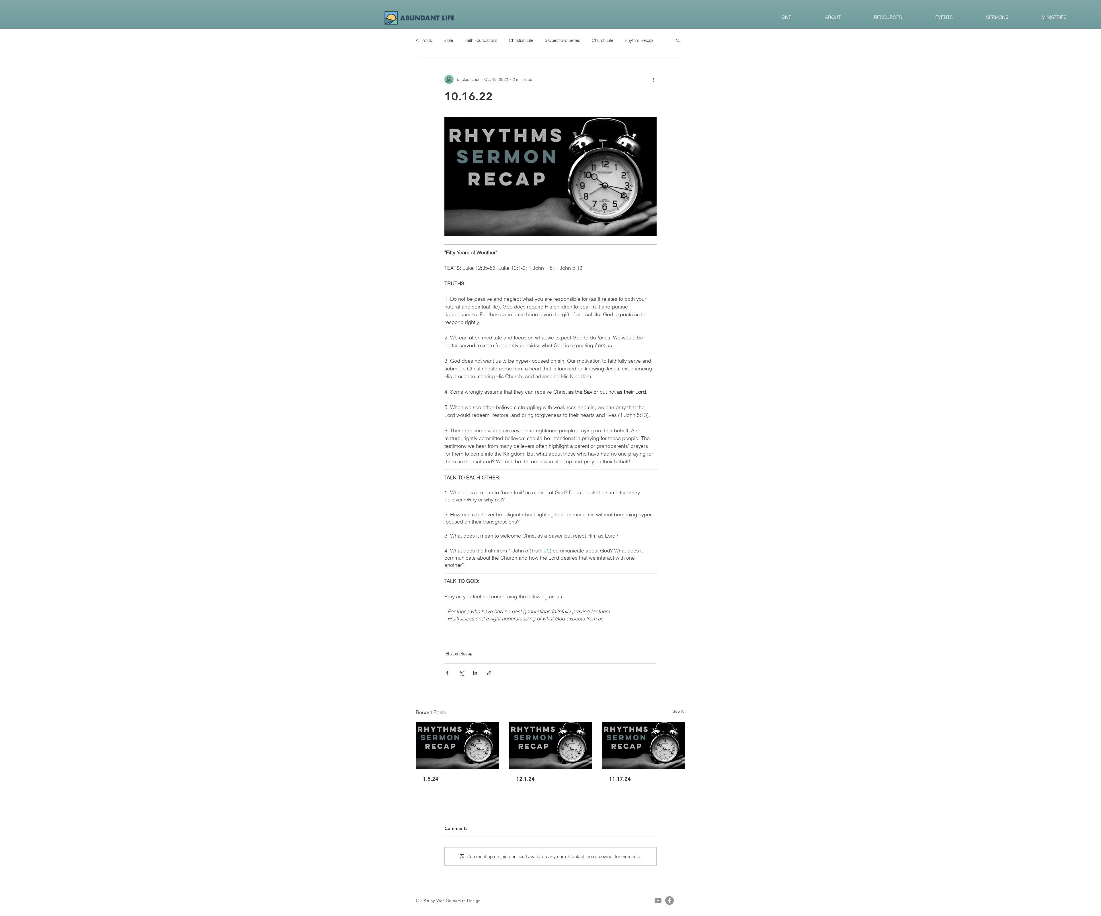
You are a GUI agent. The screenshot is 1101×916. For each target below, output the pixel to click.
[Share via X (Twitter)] (461, 673)
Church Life (602, 40)
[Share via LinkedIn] (475, 673)
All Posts (424, 40)
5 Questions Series (562, 40)
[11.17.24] (643, 745)
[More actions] (653, 79)
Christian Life (521, 40)
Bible (448, 40)
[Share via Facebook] (447, 673)
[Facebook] (669, 900)
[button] (678, 40)
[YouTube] (658, 900)
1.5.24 (430, 779)
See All (679, 711)
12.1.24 (525, 779)
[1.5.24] (457, 745)
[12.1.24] (550, 745)
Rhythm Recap (639, 40)
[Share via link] (489, 673)
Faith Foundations (480, 40)
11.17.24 (620, 779)
